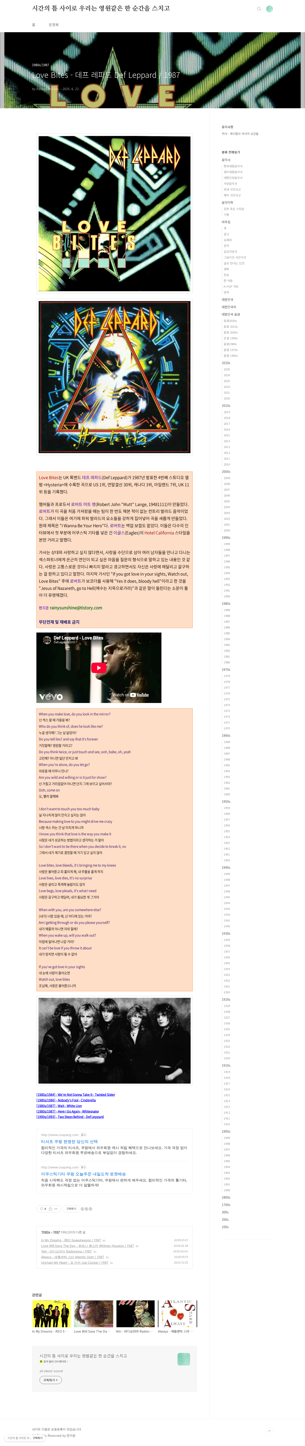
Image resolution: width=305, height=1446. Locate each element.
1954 (227, 837)
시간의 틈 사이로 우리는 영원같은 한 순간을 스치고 (101, 9)
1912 (227, 1112)
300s (225, 1212)
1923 (227, 1040)
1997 (227, 555)
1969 (227, 742)
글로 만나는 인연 (234, 263)
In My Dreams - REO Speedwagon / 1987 (71, 1240)
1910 (227, 1124)
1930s (226, 933)
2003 (227, 513)
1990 (227, 596)
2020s (226, 363)
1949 (227, 874)
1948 (227, 879)
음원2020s (230, 321)
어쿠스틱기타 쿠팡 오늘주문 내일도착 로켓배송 (83, 1174)
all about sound (51, 1371)
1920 (227, 1058)
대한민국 (227, 299)
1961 (227, 788)
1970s (226, 669)
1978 (227, 681)
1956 (227, 825)
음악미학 (227, 202)
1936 (227, 957)
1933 (227, 974)
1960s (226, 735)
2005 (227, 501)
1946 (227, 891)
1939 (227, 940)
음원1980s (230, 344)
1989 (227, 610)
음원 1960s (231, 355)
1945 (227, 897)
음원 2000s (231, 332)
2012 (227, 452)
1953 (227, 843)
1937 (227, 951)
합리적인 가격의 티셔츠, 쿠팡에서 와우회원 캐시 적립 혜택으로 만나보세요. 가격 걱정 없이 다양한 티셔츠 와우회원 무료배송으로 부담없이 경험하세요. (114, 1150)
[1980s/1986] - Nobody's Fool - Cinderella (66, 1100)
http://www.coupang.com (59, 1135)
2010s (226, 405)
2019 (227, 412)
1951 (227, 854)
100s (225, 1227)
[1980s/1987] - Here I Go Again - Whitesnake (67, 1111)
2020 (227, 398)
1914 (227, 1101)
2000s (226, 471)
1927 (227, 1017)
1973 (227, 711)
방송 (226, 275)
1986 (227, 627)
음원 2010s (231, 326)
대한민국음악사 (233, 178)
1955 (227, 831)
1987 (56, 1232)
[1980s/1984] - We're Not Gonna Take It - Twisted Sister (75, 1094)
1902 (227, 1178)
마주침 (226, 222)
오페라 (228, 240)
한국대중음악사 (233, 166)
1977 (227, 687)
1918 (227, 1077)
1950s (226, 801)
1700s (226, 1204)
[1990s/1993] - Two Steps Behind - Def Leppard (70, 1116)
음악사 (226, 159)
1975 (227, 699)
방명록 (54, 24)
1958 (227, 813)
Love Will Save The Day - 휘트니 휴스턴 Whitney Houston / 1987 (87, 1246)
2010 (227, 464)
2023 (227, 381)
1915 (227, 1095)
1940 (227, 926)
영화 (226, 269)
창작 (226, 246)
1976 (227, 693)
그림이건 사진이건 (235, 257)
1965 (227, 765)
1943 (227, 909)
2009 (227, 478)
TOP (269, 1431)
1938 (227, 945)
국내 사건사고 (232, 189)
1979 (227, 676)
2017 (227, 423)
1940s (226, 867)
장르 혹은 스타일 (234, 209)
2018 (227, 418)
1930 (227, 992)
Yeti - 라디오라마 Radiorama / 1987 (66, 1251)
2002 (227, 518)
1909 (227, 1138)
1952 (227, 848)
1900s (226, 1131)
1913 (227, 1106)
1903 (227, 1172)
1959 (227, 808)
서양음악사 (230, 183)
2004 (227, 507)
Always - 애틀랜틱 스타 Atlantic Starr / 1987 (72, 1257)
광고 (226, 234)
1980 (227, 662)
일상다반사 (230, 251)
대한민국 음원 (231, 314)
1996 (227, 561)
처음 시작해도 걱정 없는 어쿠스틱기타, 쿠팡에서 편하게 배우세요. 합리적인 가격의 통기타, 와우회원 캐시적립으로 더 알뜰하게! (114, 1182)
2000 (227, 530)
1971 (227, 722)
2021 (227, 392)
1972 (227, 716)
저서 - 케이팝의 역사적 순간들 (240, 134)
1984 (227, 639)
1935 (227, 963)
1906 (227, 1155)
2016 (227, 429)
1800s (226, 1197)
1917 (227, 1083)
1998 (227, 550)
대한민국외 (229, 307)
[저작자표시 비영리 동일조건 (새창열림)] (86, 1209)
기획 (226, 214)
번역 (226, 292)
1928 (227, 1011)
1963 (227, 777)
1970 (227, 728)
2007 (227, 489)
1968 (227, 747)
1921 (227, 1052)
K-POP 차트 (231, 286)
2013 (227, 447)
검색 (259, 9)
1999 (227, 544)
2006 (227, 495)
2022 (227, 386)
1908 (227, 1143)
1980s (46, 1232)
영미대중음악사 (233, 172)
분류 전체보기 (231, 152)
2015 (227, 435)
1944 (227, 903)
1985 (227, 633)
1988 (227, 616)
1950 (227, 860)
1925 (227, 1029)
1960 (227, 794)
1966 (227, 759)
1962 (227, 782)
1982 (227, 650)
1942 (227, 914)
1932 (227, 980)
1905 (227, 1161)
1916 (227, 1089)
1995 (227, 567)
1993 (227, 579)
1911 (227, 1118)
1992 (227, 584)
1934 (227, 969)
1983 (227, 645)
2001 (227, 524)
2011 (227, 458)
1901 (227, 1184)
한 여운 (228, 280)
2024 (227, 375)
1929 (227, 1006)
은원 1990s (231, 338)
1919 (227, 1072)
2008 (227, 484)
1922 (227, 1046)
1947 (227, 885)
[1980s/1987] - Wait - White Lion (59, 1105)
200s (225, 1219)
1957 (227, 819)
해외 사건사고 (232, 195)
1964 (227, 771)
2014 (227, 441)
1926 (227, 1023)
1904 (227, 1167)
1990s (226, 537)
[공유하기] (50, 1209)
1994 (227, 573)
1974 (227, 705)
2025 (227, 369)
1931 (227, 986)
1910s (226, 1065)
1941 (227, 920)
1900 (227, 1190)
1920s (226, 999)
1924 (227, 1035)
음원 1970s (231, 350)
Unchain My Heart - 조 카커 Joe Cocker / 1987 (74, 1262)
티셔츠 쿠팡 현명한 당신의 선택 (69, 1141)
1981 (227, 656)
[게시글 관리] (56, 1209)
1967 (227, 753)
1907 (227, 1149)
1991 (227, 590)
